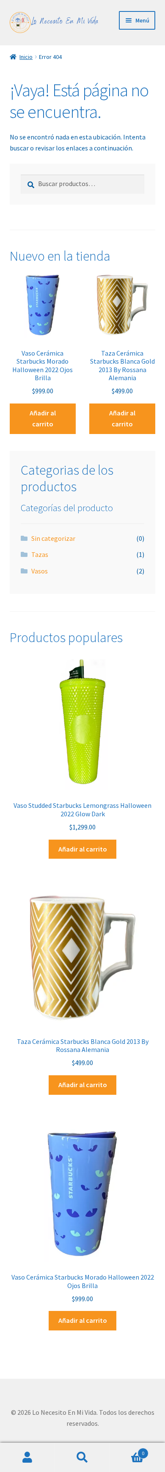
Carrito (127, 1450)
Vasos (39, 571)
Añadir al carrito (43, 418)
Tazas (39, 554)
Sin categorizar (53, 538)
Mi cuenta (27, 1457)
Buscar (82, 1457)
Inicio (26, 57)
